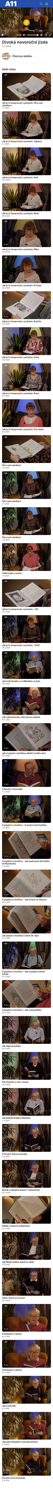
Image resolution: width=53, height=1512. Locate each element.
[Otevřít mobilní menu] (46, 4)
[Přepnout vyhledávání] (41, 3)
